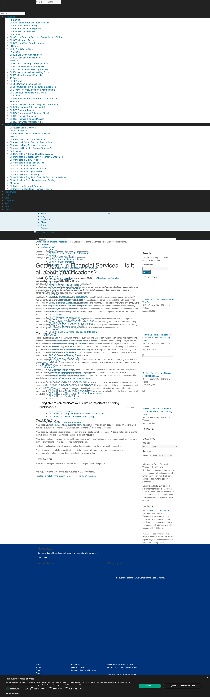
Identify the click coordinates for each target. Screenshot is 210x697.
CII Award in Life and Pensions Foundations (31, 142)
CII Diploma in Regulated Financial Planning (31, 188)
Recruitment (116, 278)
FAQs (43, 222)
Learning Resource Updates (83, 670)
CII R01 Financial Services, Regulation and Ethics (34, 104)
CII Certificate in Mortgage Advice (26, 171)
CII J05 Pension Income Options (25, 83)
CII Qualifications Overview (23, 127)
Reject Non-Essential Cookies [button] (182, 686)
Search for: (147, 264)
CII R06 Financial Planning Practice (27, 118)
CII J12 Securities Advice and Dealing (28, 92)
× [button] (207, 678)
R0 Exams (15, 101)
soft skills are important (86, 475)
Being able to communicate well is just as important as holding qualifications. (79, 405)
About (43, 225)
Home (2, 5)
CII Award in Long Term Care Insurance (29, 145)
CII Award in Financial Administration (27, 139)
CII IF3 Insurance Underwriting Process (29, 69)
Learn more (42, 557)
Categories (147, 442)
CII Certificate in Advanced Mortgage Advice (31, 153)
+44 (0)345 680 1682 (120, 667)
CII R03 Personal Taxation (22, 110)
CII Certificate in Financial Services (27, 162)
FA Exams (15, 51)
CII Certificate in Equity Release (25, 159)
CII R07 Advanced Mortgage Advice (27, 121)
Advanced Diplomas (19, 130)
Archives (146, 455)
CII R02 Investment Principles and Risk (29, 107)
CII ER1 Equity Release (21, 48)
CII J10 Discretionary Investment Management (32, 89)
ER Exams (15, 45)
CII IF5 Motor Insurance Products (26, 75)
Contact (44, 227)
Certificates (15, 150)
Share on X (130, 408)
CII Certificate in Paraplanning (24, 174)
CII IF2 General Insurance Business (27, 66)
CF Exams (15, 34)
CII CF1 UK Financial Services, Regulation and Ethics (36, 37)
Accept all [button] (149, 686)
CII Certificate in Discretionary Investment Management (36, 156)
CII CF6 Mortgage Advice (22, 40)
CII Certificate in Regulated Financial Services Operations (38, 177)
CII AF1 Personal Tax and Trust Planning (29, 22)
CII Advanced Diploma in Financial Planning (31, 133)
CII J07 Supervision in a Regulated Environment (33, 86)
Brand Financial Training (46, 241)
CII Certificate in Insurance (23, 165)
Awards (13, 136)
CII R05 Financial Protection (23, 115)
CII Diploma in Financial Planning (26, 185)
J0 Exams (14, 77)
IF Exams (14, 60)
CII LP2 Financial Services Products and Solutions (34, 98)
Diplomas (14, 183)
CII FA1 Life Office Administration (26, 54)
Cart (108, 213)
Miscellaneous (65, 241)
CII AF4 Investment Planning (24, 25)
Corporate (45, 219)
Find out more (121, 577)
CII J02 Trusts (16, 80)
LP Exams (15, 95)
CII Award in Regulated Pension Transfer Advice (33, 148)
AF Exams (15, 19)
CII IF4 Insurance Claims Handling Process (31, 72)
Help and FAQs (78, 667)
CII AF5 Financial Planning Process (27, 28)
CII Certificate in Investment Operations (29, 168)
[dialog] (105, 686)
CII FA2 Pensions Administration (25, 57)
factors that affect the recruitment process (57, 475)
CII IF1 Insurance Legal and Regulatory (29, 63)
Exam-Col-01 (50, 247)
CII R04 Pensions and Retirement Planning (30, 113)
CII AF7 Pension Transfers (22, 31)
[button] (70, 693)
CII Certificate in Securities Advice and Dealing (32, 180)
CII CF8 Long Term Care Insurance (27, 42)
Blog (43, 216)
